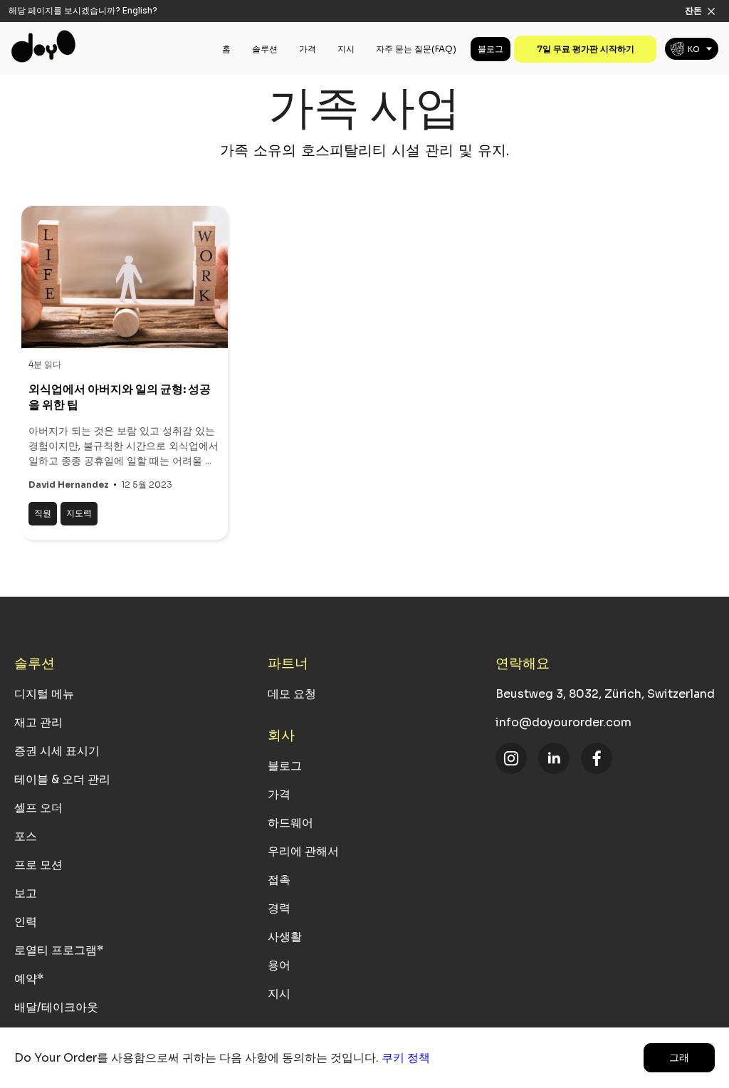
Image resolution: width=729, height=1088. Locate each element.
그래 (679, 1057)
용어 (279, 965)
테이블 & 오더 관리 (62, 779)
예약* (28, 978)
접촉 (279, 879)
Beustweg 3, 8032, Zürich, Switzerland (605, 693)
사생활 (285, 936)
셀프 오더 (38, 807)
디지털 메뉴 (44, 693)
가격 (307, 48)
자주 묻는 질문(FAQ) (416, 48)
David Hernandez (68, 484)
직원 (42, 513)
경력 (279, 908)
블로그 (490, 48)
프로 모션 (38, 864)
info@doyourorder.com (563, 722)
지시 (346, 48)
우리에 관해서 (303, 851)
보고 (25, 893)
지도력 (79, 513)
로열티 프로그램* (58, 950)
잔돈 (693, 10)
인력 (25, 921)
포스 (25, 836)
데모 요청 (292, 693)
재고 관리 (38, 722)
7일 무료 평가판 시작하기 (585, 48)
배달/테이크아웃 (56, 1007)
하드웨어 (290, 822)
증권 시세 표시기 (57, 750)
